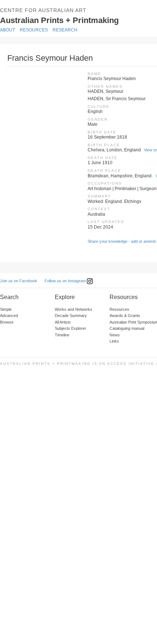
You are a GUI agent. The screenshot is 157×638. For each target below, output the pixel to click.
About (7, 30)
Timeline (62, 335)
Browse (7, 322)
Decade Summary (71, 315)
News (115, 335)
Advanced (9, 315)
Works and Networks (73, 309)
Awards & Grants (125, 315)
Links (114, 341)
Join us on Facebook (18, 281)
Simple (6, 309)
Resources (34, 30)
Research (65, 30)
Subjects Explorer (70, 328)
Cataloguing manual (127, 328)
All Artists (63, 322)
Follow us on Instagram (66, 281)
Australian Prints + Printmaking (75, 19)
